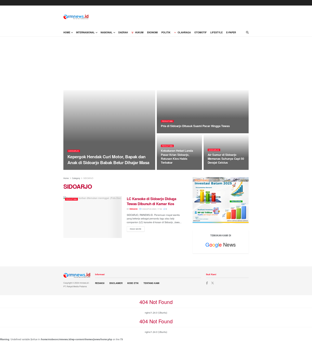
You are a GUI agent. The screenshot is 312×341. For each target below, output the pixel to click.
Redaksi (74, 169)
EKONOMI (152, 32)
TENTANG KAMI (151, 283)
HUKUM (139, 32)
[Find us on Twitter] (212, 283)
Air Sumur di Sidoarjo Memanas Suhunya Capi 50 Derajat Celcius (226, 159)
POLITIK (165, 32)
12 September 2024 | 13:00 (94, 168)
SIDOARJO (73, 151)
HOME (66, 32)
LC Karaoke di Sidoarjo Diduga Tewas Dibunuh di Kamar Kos (151, 201)
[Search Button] (247, 32)
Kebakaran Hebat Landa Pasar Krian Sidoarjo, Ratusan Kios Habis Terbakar (177, 157)
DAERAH (123, 32)
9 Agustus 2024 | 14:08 (219, 169)
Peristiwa (167, 121)
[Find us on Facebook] (207, 283)
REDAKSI (99, 283)
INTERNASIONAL (85, 32)
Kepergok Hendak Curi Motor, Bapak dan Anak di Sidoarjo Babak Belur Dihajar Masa (108, 159)
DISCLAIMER (116, 283)
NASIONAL (106, 32)
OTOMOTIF (200, 32)
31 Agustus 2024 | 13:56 (173, 132)
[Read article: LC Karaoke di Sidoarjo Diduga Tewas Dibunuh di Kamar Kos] (92, 217)
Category (76, 178)
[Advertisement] (156, 61)
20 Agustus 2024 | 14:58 (173, 169)
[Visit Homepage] (75, 17)
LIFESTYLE (216, 32)
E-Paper (231, 32)
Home (66, 178)
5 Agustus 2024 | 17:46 (151, 209)
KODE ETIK (133, 283)
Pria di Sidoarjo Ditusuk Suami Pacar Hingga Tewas (195, 126)
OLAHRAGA (184, 32)
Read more (137, 228)
